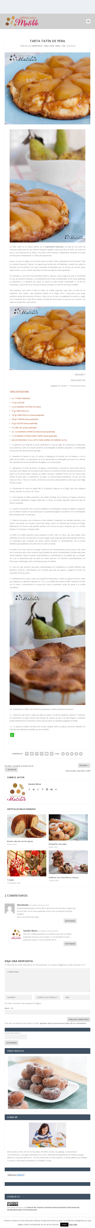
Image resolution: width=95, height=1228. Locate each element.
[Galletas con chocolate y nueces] (68, 862)
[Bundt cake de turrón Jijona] (26, 826)
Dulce (46, 46)
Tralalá (10, 880)
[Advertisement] (47, 6)
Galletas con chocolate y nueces (63, 877)
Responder (70, 921)
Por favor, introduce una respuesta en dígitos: (23, 1003)
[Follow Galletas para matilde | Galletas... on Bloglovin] (16, 1175)
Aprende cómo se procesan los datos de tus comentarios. (63, 1023)
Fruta (52, 46)
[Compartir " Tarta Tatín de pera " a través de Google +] (36, 753)
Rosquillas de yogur (58, 844)
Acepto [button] (64, 1224)
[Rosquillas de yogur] (68, 827)
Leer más (73, 1224)
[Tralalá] (26, 863)
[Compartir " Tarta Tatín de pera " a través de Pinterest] (41, 753)
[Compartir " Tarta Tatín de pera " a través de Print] (51, 753)
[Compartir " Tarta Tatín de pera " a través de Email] (46, 753)
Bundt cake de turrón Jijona (20, 841)
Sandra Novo (37, 46)
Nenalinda (22, 904)
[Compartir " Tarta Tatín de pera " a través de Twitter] (31, 753)
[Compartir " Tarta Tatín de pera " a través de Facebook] (26, 753)
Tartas (57, 46)
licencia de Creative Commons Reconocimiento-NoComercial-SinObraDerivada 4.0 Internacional (43, 1208)
